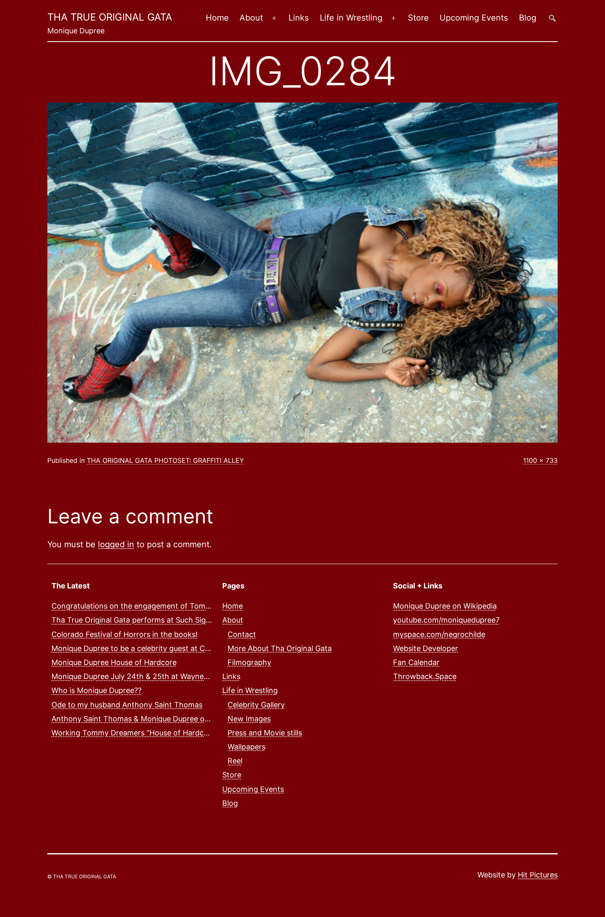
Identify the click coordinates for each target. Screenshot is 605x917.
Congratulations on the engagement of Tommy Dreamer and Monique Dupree (187, 606)
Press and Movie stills (265, 732)
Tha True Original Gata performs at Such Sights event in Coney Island (172, 620)
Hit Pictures (538, 874)
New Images (249, 718)
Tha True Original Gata (109, 17)
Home (217, 18)
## (552, 18)
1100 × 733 (540, 460)
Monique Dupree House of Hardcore (114, 662)
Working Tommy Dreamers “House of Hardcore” (134, 732)
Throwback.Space (424, 676)
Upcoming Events (474, 18)
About (251, 18)
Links (299, 18)
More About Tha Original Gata (280, 648)
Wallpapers (246, 746)
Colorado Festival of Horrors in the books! (124, 634)
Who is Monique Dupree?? (96, 690)
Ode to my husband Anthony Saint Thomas (126, 704)
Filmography (249, 662)
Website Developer (425, 648)
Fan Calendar (416, 662)
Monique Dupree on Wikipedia (445, 606)
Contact (242, 634)
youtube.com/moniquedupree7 (446, 620)
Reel (235, 760)
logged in (116, 544)
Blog (527, 18)
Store (418, 18)
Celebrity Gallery (256, 704)
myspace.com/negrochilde (439, 634)
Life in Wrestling (351, 18)
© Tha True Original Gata (81, 876)
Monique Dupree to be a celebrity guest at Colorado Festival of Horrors (174, 648)
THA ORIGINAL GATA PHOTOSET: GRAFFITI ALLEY (165, 460)
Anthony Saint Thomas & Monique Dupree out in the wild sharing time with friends (194, 718)
